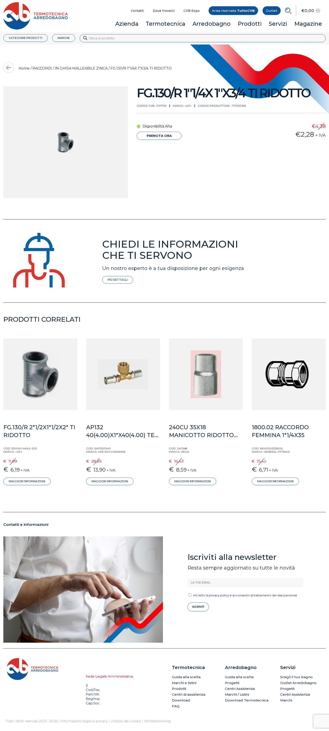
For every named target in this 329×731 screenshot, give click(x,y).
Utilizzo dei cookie (126, 721)
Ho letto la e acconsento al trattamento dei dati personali (245, 595)
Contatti (137, 11)
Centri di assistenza (188, 694)
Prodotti (179, 688)
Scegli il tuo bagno (296, 677)
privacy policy (219, 595)
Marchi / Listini (237, 694)
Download (181, 700)
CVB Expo (192, 11)
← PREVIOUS (8, 67)
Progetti (232, 683)
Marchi (286, 700)
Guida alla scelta (186, 677)
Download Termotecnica (246, 700)
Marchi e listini (184, 683)
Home (24, 68)
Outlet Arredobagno (298, 683)
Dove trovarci (164, 11)
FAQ (175, 706)
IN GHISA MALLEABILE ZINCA (81, 68)
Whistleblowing (157, 721)
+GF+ (188, 105)
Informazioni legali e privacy (84, 721)
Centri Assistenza (240, 688)
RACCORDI (42, 68)
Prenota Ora (159, 136)
